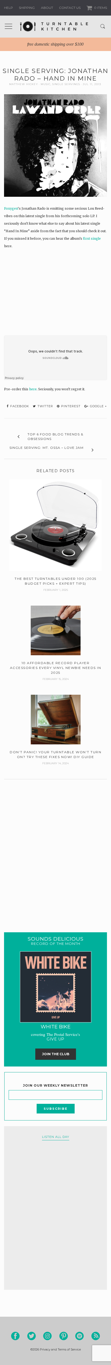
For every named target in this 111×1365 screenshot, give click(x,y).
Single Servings (66, 84)
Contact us (70, 8)
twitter (44, 406)
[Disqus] (55, 849)
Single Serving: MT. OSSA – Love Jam (46, 448)
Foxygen (11, 208)
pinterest (70, 406)
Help (8, 8)
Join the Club (55, 1054)
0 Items (100, 8)
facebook (19, 406)
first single (92, 238)
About (47, 8)
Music (45, 84)
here (33, 389)
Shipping (27, 8)
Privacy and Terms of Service (60, 1349)
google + (98, 406)
